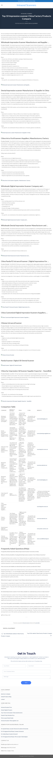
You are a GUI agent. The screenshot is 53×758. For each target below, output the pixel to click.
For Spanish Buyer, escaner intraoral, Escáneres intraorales (14, 728)
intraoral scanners (26, 13)
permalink (38, 622)
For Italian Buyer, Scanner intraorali (9, 734)
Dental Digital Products (6, 710)
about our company (5, 694)
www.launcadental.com (42, 465)
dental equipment (33, 23)
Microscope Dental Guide (7, 718)
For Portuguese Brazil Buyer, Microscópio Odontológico (14, 736)
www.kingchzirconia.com (42, 449)
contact (3, 699)
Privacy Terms (31, 756)
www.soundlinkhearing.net (43, 538)
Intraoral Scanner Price (6, 707)
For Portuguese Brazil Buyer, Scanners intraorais (12, 731)
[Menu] (2, 5)
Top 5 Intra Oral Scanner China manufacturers (11, 712)
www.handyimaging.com (42, 418)
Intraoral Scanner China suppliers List (9, 720)
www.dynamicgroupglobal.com (43, 433)
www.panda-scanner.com (42, 528)
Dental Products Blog (6, 696)
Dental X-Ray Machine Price (7, 715)
